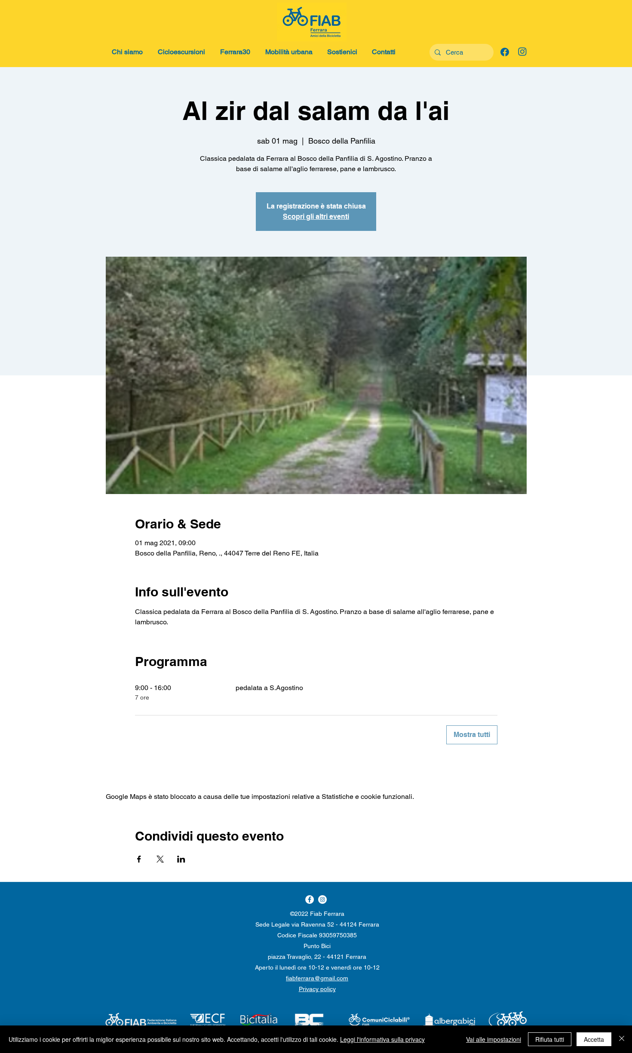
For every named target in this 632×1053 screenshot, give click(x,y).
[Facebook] (322, 899)
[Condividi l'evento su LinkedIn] (181, 859)
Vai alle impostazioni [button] (493, 1039)
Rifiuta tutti (549, 1039)
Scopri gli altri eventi (316, 216)
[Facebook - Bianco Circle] (309, 899)
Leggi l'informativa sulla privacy (382, 1039)
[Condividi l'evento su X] (160, 859)
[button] (128, 52)
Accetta (594, 1039)
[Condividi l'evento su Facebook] (139, 859)
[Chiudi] (622, 1039)
